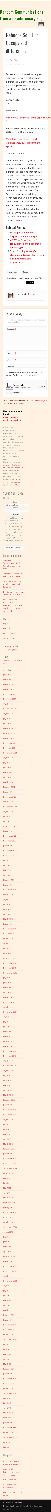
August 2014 (8, 1173)
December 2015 (9, 1110)
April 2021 (7, 875)
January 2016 (8, 1105)
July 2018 (6, 978)
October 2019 (8, 938)
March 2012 (8, 1310)
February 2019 (9, 958)
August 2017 (8, 1017)
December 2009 (9, 1427)
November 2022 (9, 841)
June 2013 (7, 1241)
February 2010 (9, 1417)
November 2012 (9, 1271)
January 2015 (8, 1153)
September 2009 (10, 1437)
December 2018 (9, 963)
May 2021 (7, 870)
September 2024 (10, 753)
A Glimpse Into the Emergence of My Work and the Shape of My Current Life (12, 605)
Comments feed (9, 633)
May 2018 (7, 987)
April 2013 (7, 1251)
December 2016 (9, 1051)
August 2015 (8, 1119)
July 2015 (6, 1124)
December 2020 (9, 890)
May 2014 (7, 1188)
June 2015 (7, 1129)
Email (11, 360)
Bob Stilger (7, 592)
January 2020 (8, 924)
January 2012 (8, 1320)
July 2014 (6, 1178)
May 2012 (7, 1300)
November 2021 (9, 855)
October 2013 (8, 1222)
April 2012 (7, 1305)
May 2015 (7, 1134)
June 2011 (7, 1349)
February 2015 (9, 1149)
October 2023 (8, 802)
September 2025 (10, 709)
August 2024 (8, 757)
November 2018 (9, 968)
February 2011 (9, 1369)
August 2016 (8, 1070)
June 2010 (7, 1403)
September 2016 (10, 1065)
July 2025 (6, 718)
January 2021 (8, 885)
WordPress (7, 1509)
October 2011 (8, 1334)
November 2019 (9, 933)
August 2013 (8, 1232)
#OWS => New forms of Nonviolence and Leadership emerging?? (25, 243)
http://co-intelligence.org (13, 467)
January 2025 (8, 738)
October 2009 (8, 1432)
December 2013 (9, 1212)
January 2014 (8, 1207)
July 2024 (6, 762)
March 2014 (8, 1198)
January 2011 (8, 1373)
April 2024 (7, 777)
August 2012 (8, 1286)
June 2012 (7, 1295)
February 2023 (9, 826)
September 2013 (10, 1227)
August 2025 (8, 713)
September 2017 (10, 1012)
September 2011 (10, 1339)
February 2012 (9, 1315)
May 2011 (7, 1354)
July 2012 (6, 1290)
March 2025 (8, 728)
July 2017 (6, 1021)
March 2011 (8, 1364)
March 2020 (8, 919)
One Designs (35, 1506)
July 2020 (6, 904)
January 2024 (8, 792)
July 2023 (6, 816)
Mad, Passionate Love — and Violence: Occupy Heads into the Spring (23, 142)
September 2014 (10, 1168)
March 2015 (8, 1144)
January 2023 (8, 831)
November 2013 (9, 1217)
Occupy (26, 272)
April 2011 (7, 1359)
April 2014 (7, 1193)
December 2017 (9, 1002)
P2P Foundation (9, 1480)
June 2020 (7, 909)
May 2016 (7, 1085)
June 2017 (7, 1026)
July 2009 (6, 1447)
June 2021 (7, 865)
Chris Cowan (8, 599)
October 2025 (8, 704)
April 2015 (7, 1139)
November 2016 (9, 1056)
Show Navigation (41, 24)
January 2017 (8, 1046)
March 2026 (8, 684)
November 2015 (9, 1114)
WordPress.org (9, 638)
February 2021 (9, 880)
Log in (5, 623)
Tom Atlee (14, 60)
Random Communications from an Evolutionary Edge (22, 15)
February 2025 (9, 733)
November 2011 (9, 1329)
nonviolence (13, 272)
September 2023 (10, 806)
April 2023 (7, 821)
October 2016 (8, 1061)
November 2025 (9, 699)
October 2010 (8, 1388)
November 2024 (9, 748)
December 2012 (9, 1266)
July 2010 (6, 1398)
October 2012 (8, 1276)
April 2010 (7, 1408)
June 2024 (7, 767)
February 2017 (9, 1041)
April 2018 (7, 992)
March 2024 (8, 782)
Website (10, 366)
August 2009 (8, 1442)
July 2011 (6, 1344)
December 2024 (9, 743)
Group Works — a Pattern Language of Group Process (11, 1472)
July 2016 (6, 1075)
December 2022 (9, 836)
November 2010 (9, 1383)
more (19, 220)
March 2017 (8, 1036)
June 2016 (7, 1080)
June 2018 (7, 982)
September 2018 (10, 973)
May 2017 (7, 1031)
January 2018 (8, 997)
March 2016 (8, 1095)
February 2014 (9, 1202)
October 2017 (8, 1007)
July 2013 (6, 1237)
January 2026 (8, 689)
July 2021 (6, 860)
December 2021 (9, 850)
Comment (11, 329)
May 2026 (7, 679)
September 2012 (10, 1281)
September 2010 (10, 1393)
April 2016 (7, 1090)
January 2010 (8, 1422)
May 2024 (7, 772)
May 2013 (7, 1246)
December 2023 (9, 797)
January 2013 (8, 1261)
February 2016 (9, 1100)
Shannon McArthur (11, 581)
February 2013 (9, 1256)
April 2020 (7, 914)
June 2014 (7, 1183)
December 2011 (9, 1325)
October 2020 (8, 894)
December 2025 (9, 694)
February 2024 (9, 787)
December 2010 (9, 1378)
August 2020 (8, 899)
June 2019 (7, 953)
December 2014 (9, 1158)
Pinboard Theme (20, 1506)
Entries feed (8, 628)
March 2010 (8, 1413)
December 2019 (9, 929)
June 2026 (7, 674)
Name (11, 353)
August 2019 (8, 943)
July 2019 (6, 948)
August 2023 (8, 811)
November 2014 (9, 1163)
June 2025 (7, 723)
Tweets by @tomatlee (12, 650)
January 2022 (8, 845)
